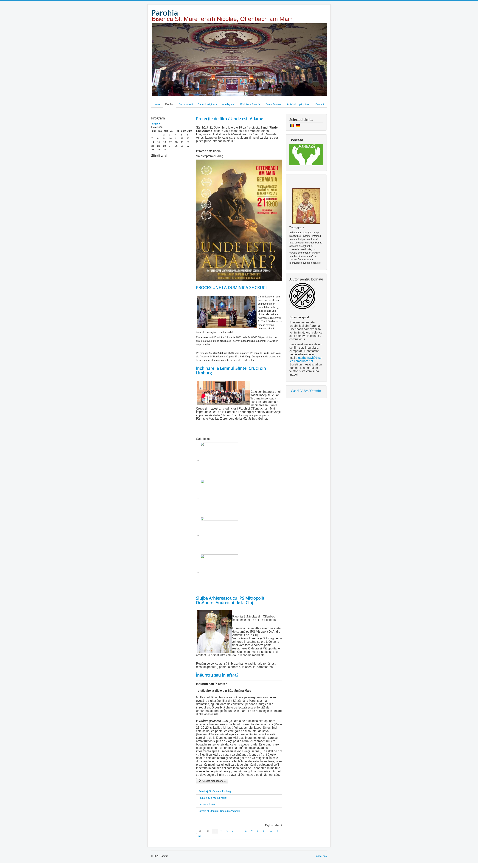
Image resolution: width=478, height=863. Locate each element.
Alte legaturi (228, 104)
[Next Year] (157, 124)
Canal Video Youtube (306, 391)
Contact (320, 104)
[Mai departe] (278, 831)
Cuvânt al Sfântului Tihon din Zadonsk (219, 811)
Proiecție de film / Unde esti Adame (229, 118)
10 (270, 831)
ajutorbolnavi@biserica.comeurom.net (305, 359)
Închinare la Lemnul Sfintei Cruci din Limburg (231, 370)
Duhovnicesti (186, 104)
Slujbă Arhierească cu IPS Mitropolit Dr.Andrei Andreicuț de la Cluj (230, 600)
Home (157, 104)
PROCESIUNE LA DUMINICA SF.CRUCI (231, 287)
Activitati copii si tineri (298, 104)
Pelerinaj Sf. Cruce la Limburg (214, 791)
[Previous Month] (155, 124)
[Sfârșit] (200, 836)
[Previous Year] (152, 124)
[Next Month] (160, 124)
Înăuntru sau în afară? (217, 675)
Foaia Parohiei (273, 104)
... (239, 831)
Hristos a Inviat (206, 804)
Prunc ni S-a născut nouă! (212, 797)
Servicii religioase (207, 104)
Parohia (169, 104)
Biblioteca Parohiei (250, 104)
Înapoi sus (321, 856)
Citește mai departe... (214, 780)
